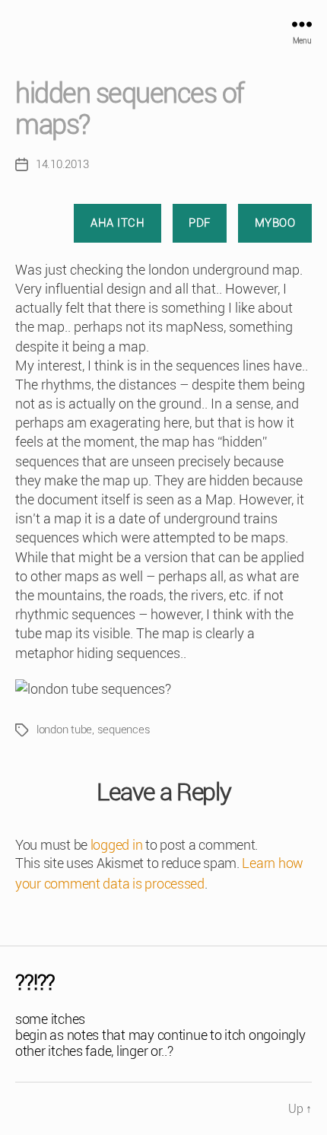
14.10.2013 (62, 164)
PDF (200, 223)
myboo (275, 223)
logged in (116, 845)
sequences (124, 729)
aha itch (117, 223)
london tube (64, 729)
